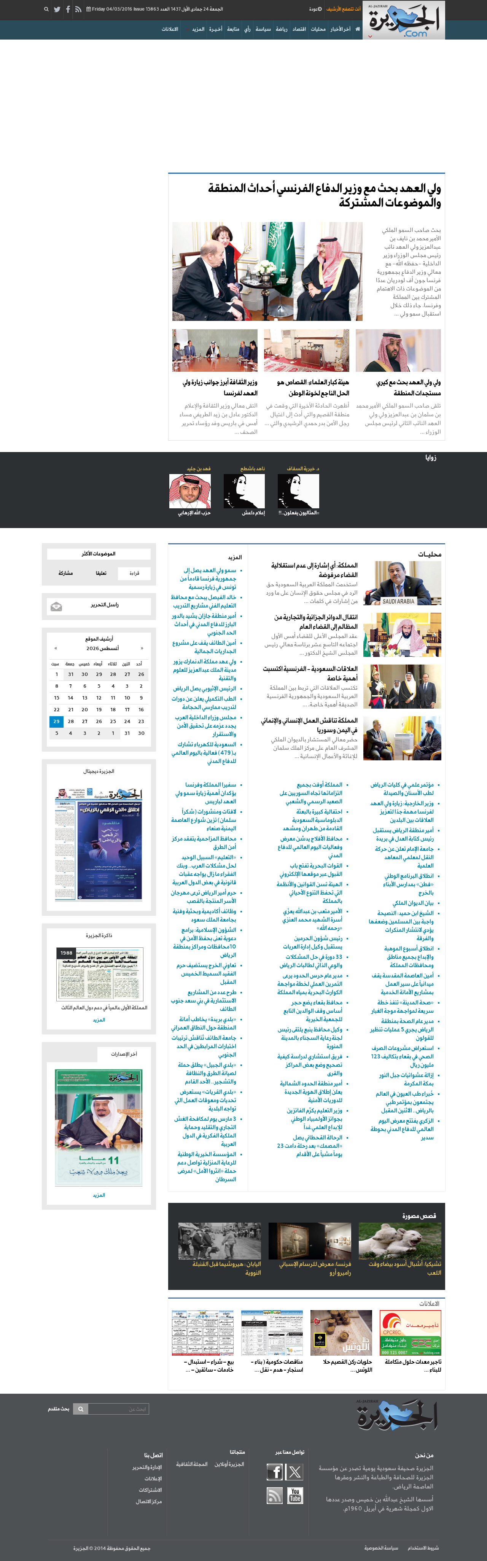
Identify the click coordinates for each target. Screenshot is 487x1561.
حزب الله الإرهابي (194, 513)
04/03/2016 (157, 9)
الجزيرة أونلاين (229, 1464)
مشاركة (66, 573)
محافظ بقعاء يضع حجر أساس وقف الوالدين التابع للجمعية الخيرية (312, 1011)
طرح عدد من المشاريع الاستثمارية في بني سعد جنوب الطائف (203, 1001)
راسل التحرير (105, 605)
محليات (318, 29)
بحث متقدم (58, 1409)
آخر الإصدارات (124, 1054)
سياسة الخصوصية (381, 1548)
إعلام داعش (253, 513)
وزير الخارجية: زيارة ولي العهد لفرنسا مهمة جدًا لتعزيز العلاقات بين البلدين (402, 812)
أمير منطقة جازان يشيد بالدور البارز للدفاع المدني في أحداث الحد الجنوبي (204, 624)
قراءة (134, 573)
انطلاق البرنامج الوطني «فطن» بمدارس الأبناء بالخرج (408, 884)
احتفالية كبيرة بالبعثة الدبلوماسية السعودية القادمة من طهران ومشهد (312, 820)
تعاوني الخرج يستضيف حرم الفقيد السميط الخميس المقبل (206, 974)
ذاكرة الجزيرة (99, 935)
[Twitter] (57, 10)
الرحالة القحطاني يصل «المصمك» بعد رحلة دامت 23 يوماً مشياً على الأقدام (309, 1146)
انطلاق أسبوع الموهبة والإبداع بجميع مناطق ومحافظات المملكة (409, 957)
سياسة (263, 29)
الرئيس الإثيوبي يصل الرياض (204, 689)
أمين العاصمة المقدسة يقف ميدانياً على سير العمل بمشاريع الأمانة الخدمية (403, 984)
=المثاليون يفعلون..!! (299, 513)
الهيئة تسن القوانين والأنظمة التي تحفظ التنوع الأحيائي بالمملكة (309, 893)
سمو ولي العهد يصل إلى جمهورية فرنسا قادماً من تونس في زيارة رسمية (208, 579)
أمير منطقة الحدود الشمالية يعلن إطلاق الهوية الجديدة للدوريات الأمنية (311, 1092)
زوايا (430, 458)
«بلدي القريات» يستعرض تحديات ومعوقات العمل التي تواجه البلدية (205, 1100)
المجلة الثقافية (191, 1464)
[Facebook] (68, 10)
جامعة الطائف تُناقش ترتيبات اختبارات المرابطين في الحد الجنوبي (204, 1046)
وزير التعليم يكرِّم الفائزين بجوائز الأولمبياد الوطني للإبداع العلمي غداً (314, 1119)
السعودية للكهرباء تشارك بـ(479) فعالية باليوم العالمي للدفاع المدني (204, 753)
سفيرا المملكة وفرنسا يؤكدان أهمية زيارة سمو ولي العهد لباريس (205, 793)
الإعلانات (153, 1479)
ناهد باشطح (252, 468)
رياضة (282, 29)
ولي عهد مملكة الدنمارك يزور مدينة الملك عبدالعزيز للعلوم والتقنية (204, 670)
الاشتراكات (150, 1490)
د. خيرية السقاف (303, 468)
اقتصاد (299, 29)
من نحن (424, 1456)
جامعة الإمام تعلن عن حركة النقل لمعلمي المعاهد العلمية (404, 857)
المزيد (198, 29)
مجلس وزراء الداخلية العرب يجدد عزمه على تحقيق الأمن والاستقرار (205, 726)
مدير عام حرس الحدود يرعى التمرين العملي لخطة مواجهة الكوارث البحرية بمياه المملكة (309, 984)
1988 (66, 953)
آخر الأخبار (340, 29)
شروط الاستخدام (423, 1548)
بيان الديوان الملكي (413, 903)
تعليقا (101, 573)
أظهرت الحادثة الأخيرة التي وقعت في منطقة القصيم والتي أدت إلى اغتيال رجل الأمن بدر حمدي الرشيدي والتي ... (306, 414)
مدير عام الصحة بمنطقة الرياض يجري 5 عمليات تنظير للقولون (402, 1029)
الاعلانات (170, 29)
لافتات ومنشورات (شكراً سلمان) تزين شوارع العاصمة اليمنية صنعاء (203, 820)
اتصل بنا (153, 1456)
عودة (313, 9)
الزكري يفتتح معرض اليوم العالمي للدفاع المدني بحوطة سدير (402, 1129)
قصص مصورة (419, 1216)
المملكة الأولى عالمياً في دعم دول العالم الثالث (104, 1008)
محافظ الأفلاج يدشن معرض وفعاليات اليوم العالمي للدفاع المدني (310, 847)
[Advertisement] (243, 104)
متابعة (233, 29)
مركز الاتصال (149, 1501)
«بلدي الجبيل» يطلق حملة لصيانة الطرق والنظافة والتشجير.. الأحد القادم (207, 1073)
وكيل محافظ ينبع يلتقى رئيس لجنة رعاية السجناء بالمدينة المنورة (310, 1038)
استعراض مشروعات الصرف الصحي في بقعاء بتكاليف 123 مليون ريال (402, 1056)
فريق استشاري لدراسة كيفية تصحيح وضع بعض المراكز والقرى (309, 1065)
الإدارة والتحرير (147, 1467)
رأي (247, 29)
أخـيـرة (215, 29)
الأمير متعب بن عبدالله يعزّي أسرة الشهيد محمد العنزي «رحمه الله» (312, 920)
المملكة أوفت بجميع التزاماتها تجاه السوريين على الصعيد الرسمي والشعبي (311, 793)
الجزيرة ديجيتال (99, 771)
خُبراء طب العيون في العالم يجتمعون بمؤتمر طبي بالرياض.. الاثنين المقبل (405, 1102)
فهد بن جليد (199, 468)
